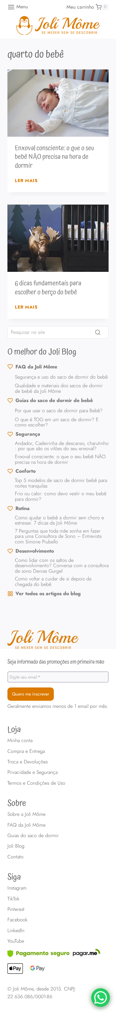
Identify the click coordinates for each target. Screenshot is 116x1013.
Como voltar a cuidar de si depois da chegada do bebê (53, 581)
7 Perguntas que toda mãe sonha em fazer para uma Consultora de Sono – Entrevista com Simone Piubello (58, 536)
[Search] (97, 332)
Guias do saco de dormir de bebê (54, 400)
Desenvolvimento (34, 550)
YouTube (15, 940)
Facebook (17, 919)
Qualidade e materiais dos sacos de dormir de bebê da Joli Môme (59, 388)
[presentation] (58, 103)
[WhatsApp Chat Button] (100, 997)
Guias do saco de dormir (33, 835)
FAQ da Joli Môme (36, 366)
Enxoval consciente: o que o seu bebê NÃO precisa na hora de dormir (54, 157)
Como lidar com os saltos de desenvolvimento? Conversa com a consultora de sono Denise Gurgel (62, 566)
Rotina (22, 508)
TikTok (13, 898)
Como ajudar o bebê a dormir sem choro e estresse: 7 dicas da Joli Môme (59, 520)
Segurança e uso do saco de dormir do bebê (61, 376)
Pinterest (15, 909)
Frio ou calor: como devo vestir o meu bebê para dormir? (60, 496)
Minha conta (19, 740)
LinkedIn (15, 930)
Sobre (16, 803)
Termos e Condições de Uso (36, 783)
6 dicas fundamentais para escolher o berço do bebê (48, 288)
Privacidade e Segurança (32, 772)
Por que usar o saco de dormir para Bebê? (59, 410)
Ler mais (26, 180)
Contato (15, 856)
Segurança (27, 434)
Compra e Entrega (26, 751)
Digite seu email (25, 677)
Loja (14, 730)
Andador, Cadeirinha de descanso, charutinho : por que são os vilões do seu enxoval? (62, 446)
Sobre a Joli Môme (26, 814)
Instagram (17, 887)
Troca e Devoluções (27, 761)
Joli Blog (15, 845)
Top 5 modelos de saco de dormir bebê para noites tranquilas (61, 483)
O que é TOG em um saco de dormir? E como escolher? (57, 422)
